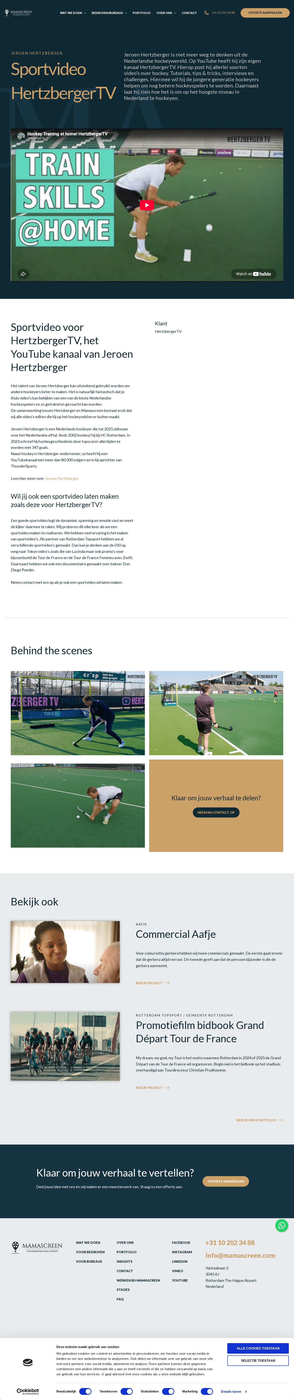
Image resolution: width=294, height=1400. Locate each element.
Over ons (125, 1242)
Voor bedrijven (90, 1252)
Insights (124, 1261)
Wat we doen (88, 1242)
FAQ (120, 1299)
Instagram (182, 1252)
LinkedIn (179, 1261)
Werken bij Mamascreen (138, 1280)
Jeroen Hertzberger (61, 478)
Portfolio (126, 1252)
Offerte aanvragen (225, 1181)
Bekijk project (160, 983)
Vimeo (177, 1271)
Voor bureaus (89, 1261)
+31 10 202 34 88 (230, 1242)
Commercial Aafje (176, 934)
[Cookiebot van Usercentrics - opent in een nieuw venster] (28, 1391)
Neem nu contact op (216, 812)
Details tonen (231, 1391)
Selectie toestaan (258, 1360)
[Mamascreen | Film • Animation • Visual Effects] (18, 12)
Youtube (180, 1280)
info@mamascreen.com (240, 1255)
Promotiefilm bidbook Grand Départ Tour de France (200, 1031)
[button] (84, 13)
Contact (125, 1271)
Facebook (181, 1242)
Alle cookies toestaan (258, 1348)
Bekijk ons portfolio (256, 1120)
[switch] (127, 1391)
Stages (123, 1289)
